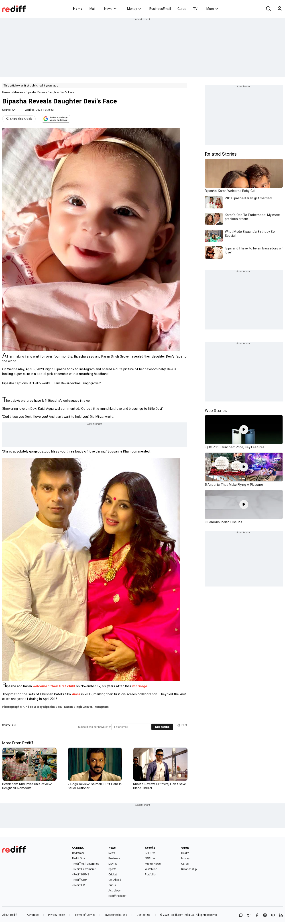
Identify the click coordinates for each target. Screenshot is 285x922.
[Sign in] (279, 8)
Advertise (33, 914)
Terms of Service (85, 914)
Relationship (189, 869)
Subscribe (162, 727)
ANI (14, 109)
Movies (18, 92)
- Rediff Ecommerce (84, 869)
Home (78, 9)
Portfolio (150, 874)
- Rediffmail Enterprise (85, 863)
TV (195, 9)
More (210, 9)
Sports (112, 869)
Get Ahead (114, 879)
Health (185, 853)
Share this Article (21, 118)
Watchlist (151, 869)
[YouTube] (273, 915)
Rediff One (78, 858)
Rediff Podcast (117, 895)
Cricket (112, 874)
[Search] (268, 8)
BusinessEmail (160, 9)
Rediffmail (78, 853)
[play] (243, 429)
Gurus (181, 9)
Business (114, 858)
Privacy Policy (56, 914)
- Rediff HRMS (80, 874)
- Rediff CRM (79, 879)
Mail (92, 9)
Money (132, 9)
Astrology (114, 890)
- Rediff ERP (79, 885)
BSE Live (150, 853)
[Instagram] (265, 915)
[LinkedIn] (281, 915)
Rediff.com (176, 914)
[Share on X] (249, 915)
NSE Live (150, 858)
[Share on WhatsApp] (241, 915)
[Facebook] (257, 915)
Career (185, 863)
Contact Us (144, 914)
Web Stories (216, 410)
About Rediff (9, 914)
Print (184, 725)
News (108, 9)
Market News (153, 863)
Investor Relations (116, 914)
